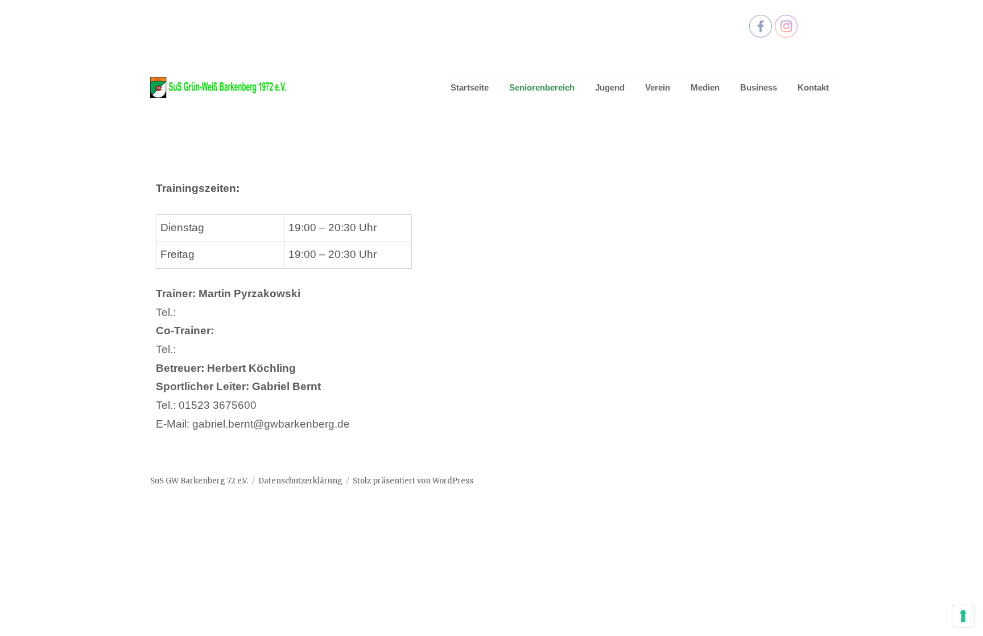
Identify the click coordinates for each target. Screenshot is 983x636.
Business (758, 87)
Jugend (610, 87)
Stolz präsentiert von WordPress (413, 481)
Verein (657, 87)
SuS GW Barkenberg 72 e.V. (199, 481)
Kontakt (813, 87)
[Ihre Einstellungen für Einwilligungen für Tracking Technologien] (963, 616)
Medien (705, 87)
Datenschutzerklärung (300, 481)
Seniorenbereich (542, 87)
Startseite (470, 87)
